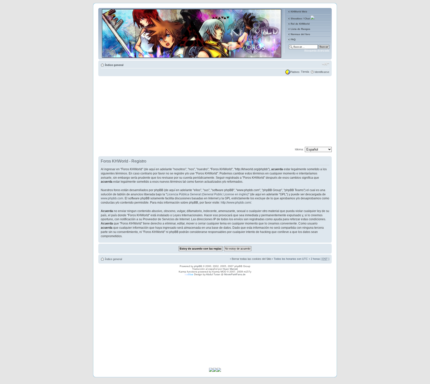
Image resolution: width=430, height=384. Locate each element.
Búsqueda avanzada (316, 50)
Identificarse (322, 71)
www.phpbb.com (112, 198)
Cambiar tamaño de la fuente (325, 64)
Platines (295, 71)
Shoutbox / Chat (300, 18)
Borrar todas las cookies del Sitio (251, 258)
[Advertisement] (215, 112)
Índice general (114, 64)
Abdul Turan (213, 274)
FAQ (293, 39)
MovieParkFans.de (235, 274)
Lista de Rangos (300, 29)
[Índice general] (192, 55)
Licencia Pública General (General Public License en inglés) (207, 194)
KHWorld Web (299, 11)
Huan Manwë (230, 269)
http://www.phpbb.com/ (236, 202)
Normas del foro (300, 34)
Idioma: (299, 149)
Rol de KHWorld (300, 23)
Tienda (305, 71)
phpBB (198, 266)
